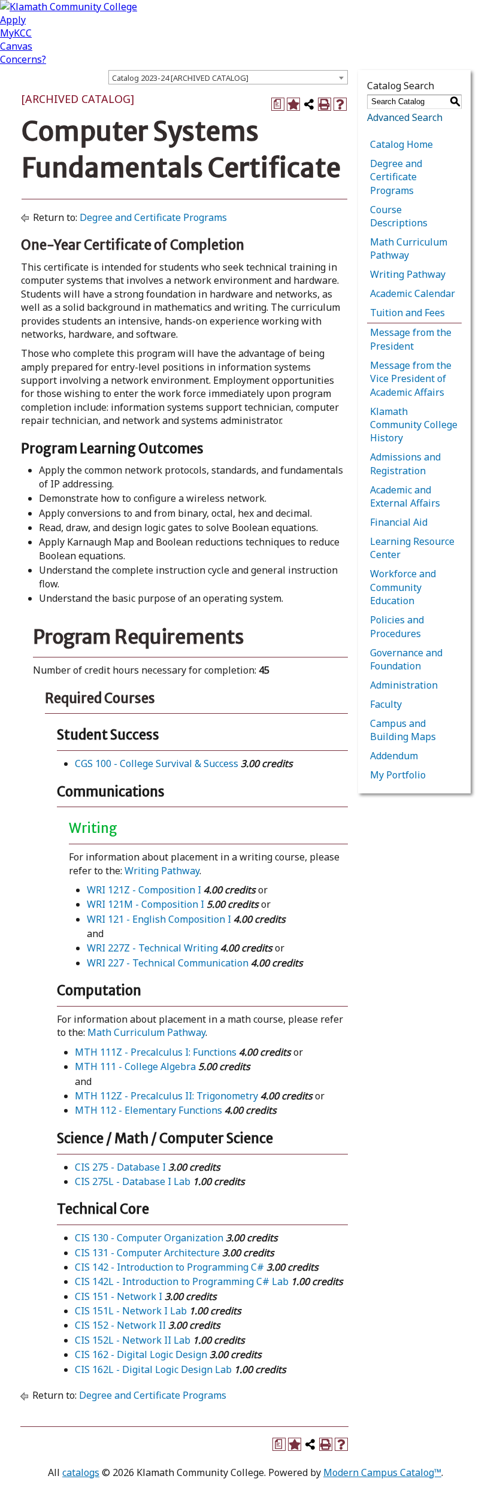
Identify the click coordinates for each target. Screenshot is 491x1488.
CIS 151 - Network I (118, 1296)
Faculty (386, 704)
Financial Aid (399, 522)
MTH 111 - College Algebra (135, 1066)
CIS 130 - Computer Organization (149, 1237)
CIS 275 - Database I (120, 1167)
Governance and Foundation (406, 659)
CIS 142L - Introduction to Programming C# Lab (182, 1281)
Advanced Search (404, 117)
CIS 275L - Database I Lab (132, 1181)
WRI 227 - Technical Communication (167, 962)
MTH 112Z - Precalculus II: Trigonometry (166, 1095)
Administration (404, 685)
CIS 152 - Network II (120, 1325)
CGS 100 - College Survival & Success (156, 763)
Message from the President (410, 339)
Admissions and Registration (405, 463)
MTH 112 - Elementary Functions (148, 1110)
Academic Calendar (412, 293)
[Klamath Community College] (68, 6)
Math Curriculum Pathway (146, 1032)
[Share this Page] (309, 104)
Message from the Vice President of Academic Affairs (410, 379)
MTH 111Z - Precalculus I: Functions (156, 1052)
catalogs (80, 1472)
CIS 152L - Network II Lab (132, 1340)
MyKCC (16, 33)
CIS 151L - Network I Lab (131, 1310)
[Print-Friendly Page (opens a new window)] (324, 104)
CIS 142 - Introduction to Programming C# (169, 1267)
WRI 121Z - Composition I (144, 889)
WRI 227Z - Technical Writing (152, 947)
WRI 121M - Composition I (145, 904)
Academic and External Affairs (405, 496)
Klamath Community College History (413, 425)
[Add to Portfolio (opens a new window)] (293, 104)
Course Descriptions (399, 216)
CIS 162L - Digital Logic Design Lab (153, 1369)
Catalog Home (401, 144)
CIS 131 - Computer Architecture (147, 1252)
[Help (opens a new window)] (340, 104)
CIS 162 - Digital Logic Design (141, 1354)
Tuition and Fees (407, 312)
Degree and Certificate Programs (153, 217)
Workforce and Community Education (403, 587)
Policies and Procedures (397, 626)
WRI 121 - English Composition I (159, 919)
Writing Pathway (162, 870)
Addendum (394, 755)
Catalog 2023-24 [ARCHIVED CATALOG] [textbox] (180, 77)
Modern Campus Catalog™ (382, 1472)
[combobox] (228, 77)
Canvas (16, 46)
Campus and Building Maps (403, 730)
